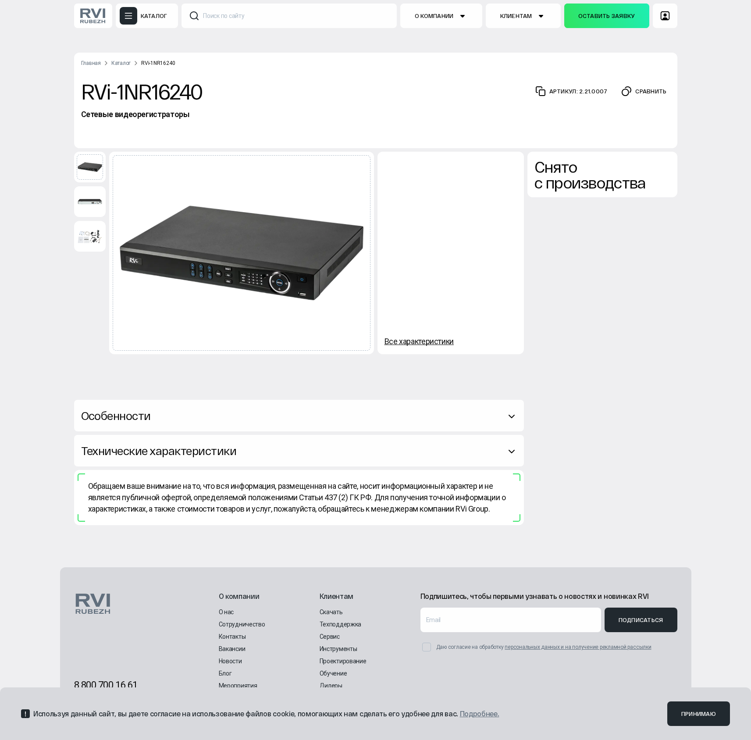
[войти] (665, 16)
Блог (225, 673)
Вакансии (232, 648)
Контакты (232, 636)
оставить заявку (606, 15)
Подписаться (641, 619)
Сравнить (650, 91)
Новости (230, 661)
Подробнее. (479, 713)
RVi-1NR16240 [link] (158, 63)
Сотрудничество (242, 624)
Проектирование (343, 661)
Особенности (116, 415)
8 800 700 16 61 (106, 685)
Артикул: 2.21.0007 (578, 91)
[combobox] (289, 16)
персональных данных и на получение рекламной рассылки (578, 647)
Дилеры (331, 685)
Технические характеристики (158, 450)
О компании (434, 15)
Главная (91, 63)
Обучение (333, 673)
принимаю (698, 713)
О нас (226, 611)
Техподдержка (341, 624)
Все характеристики (419, 341)
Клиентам (516, 15)
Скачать (331, 611)
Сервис (330, 636)
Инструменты (338, 648)
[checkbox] (426, 647)
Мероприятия (238, 685)
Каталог (121, 63)
